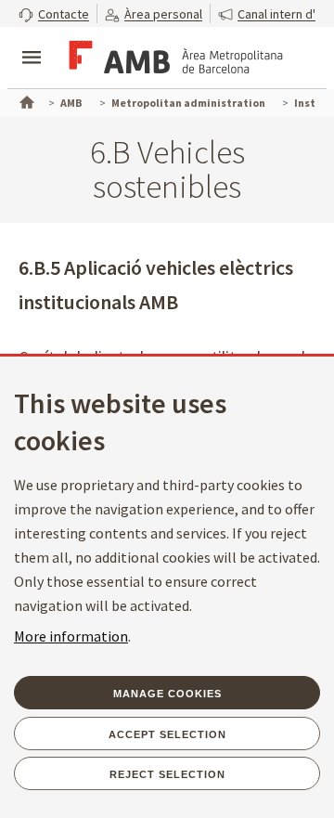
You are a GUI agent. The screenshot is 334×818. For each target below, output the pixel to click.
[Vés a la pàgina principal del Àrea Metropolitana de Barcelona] (172, 59)
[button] (54, 13)
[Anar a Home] (25, 100)
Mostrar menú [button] (32, 42)
